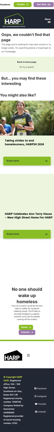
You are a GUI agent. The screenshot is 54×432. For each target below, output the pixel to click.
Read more (13, 161)
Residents (5, 4)
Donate (21, 5)
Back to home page (27, 62)
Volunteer (25, 332)
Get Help (41, 5)
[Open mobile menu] (49, 22)
